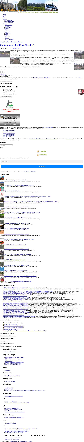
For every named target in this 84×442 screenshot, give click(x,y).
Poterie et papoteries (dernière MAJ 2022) (14, 396)
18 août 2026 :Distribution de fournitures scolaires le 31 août (16, 228)
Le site (4, 17)
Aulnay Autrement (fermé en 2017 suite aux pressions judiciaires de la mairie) (21, 428)
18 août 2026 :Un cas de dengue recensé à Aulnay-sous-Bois (16, 234)
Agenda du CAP (8, 358)
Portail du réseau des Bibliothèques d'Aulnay (14, 362)
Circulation (3, 42)
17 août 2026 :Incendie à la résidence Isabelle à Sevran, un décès (17, 254)
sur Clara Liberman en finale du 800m (12, 302)
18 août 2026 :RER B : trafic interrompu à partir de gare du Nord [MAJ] (19, 239)
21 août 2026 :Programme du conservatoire (13, 190)
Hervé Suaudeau (8, 20)
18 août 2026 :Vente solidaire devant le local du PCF (15, 244)
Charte (4, 16)
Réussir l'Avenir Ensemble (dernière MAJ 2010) (15, 412)
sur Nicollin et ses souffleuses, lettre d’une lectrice (14, 310)
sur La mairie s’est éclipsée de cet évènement (15, 303)
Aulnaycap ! (7, 370)
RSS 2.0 (80, 77)
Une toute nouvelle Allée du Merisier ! (17, 45)
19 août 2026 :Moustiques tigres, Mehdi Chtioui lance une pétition (17, 217)
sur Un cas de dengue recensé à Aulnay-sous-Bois (17, 294)
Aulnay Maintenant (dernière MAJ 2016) (13, 409)
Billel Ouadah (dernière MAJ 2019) (12, 438)
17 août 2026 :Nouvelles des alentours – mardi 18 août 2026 (16, 249)
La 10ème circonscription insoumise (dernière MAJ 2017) (17, 402)
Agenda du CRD (8, 361)
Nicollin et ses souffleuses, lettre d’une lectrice (13, 327)
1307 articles (5, 75)
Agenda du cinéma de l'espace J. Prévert (13, 359)
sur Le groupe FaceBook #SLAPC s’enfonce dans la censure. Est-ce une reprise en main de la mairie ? (28, 291)
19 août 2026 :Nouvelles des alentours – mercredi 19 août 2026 (17, 223)
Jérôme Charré (16, 48)
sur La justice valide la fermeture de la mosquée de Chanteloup (19, 316)
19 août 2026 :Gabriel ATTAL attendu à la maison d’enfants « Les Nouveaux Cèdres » (22, 212)
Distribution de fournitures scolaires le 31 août (13, 326)
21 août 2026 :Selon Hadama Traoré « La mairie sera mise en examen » (19, 185)
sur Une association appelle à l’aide (14, 313)
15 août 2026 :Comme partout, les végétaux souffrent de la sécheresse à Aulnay (20, 276)
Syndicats (7, 35)
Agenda (7, 38)
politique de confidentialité (29, 171)
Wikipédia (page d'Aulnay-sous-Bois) (13, 364)
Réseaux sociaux (8, 25)
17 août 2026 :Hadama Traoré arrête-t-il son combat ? (15, 259)
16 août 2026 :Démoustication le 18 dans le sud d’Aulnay (16, 270)
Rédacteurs (5, 19)
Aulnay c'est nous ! (9, 386)
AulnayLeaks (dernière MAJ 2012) (12, 375)
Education (7, 29)
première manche (69, 138)
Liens (4, 23)
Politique (7, 32)
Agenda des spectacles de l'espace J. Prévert (14, 357)
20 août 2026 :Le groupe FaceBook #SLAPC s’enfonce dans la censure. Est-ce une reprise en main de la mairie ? (27, 196)
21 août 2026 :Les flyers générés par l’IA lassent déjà (15, 179)
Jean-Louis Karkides (9, 21)
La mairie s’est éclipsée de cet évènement (12, 322)
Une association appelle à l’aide (10, 324)
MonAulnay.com (8, 389)
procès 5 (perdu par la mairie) (9, 135)
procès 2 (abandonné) (7, 131)
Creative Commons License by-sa (18, 441)
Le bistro (4, 15)
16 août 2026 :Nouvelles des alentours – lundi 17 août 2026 (16, 265)
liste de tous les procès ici (48, 127)
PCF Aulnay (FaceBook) (10, 423)
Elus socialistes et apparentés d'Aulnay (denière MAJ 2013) (17, 430)
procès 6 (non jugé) (7, 136)
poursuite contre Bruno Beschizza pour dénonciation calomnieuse (42, 138)
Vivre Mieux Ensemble (10, 381)
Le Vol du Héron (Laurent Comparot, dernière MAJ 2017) (17, 431)
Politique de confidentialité (8, 39)
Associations (7, 27)
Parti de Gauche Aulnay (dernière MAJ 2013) (14, 417)
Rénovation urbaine (12, 42)
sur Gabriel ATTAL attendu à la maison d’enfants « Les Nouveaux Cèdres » (20, 288)
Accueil (4, 14)
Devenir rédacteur (9, 22)
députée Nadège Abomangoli (11, 401)
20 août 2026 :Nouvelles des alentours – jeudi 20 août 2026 (16, 207)
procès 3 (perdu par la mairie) (9, 133)
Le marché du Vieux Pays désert (10, 329)
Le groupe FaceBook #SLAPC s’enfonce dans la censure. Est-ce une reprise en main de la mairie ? (24, 330)
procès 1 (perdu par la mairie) (9, 130)
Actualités (7, 26)
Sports (6, 34)
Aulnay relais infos (9, 388)
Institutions (7, 31)
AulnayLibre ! (8, 410)
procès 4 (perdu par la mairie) (9, 134)
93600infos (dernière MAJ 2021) (12, 408)
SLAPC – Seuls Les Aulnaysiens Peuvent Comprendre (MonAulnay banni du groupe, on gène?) (25, 390)
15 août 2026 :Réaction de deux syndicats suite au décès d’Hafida (17, 281)
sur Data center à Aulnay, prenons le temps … (15, 304)
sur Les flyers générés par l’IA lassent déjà (15, 287)
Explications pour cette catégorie (12, 439)
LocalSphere (7, 33)
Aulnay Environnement (10, 351)
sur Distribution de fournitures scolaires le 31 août (17, 293)
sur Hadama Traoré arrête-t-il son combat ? (15, 300)
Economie (7, 28)
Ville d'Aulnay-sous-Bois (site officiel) (13, 363)
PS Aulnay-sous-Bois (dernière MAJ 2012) (14, 432)
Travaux (20, 42)
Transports (7, 36)
